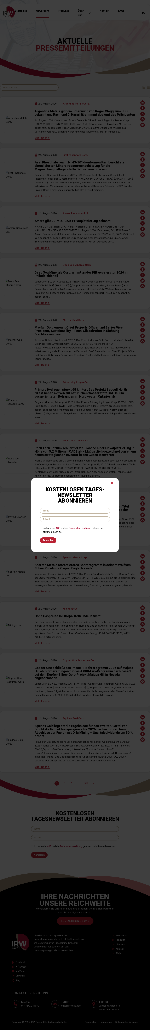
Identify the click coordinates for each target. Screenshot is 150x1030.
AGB (58, 528)
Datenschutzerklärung (80, 528)
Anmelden (48, 540)
